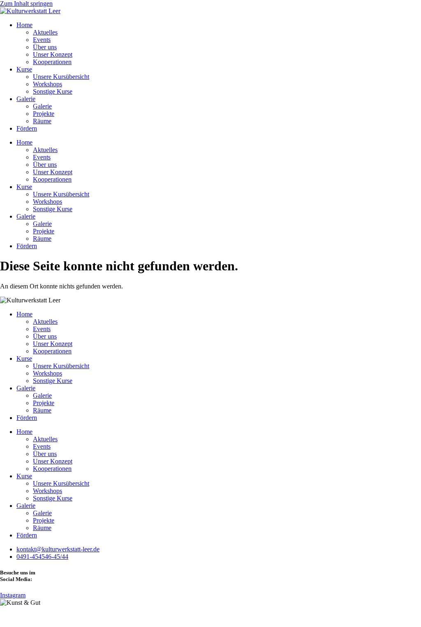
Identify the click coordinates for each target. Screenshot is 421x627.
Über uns (45, 47)
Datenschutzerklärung (61, 616)
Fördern (26, 128)
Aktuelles (45, 32)
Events (42, 39)
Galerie (25, 98)
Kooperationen (52, 61)
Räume (42, 121)
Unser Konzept (52, 54)
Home (24, 24)
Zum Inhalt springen (26, 3)
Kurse (24, 69)
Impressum (14, 616)
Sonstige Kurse (52, 91)
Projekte (43, 113)
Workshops (47, 84)
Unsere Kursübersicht (61, 76)
